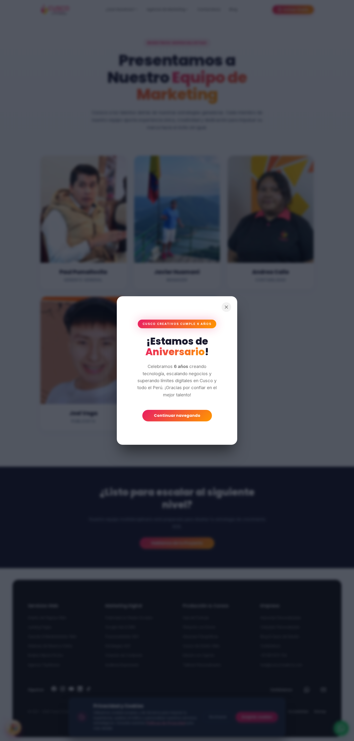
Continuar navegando (177, 415)
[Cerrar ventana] (226, 307)
